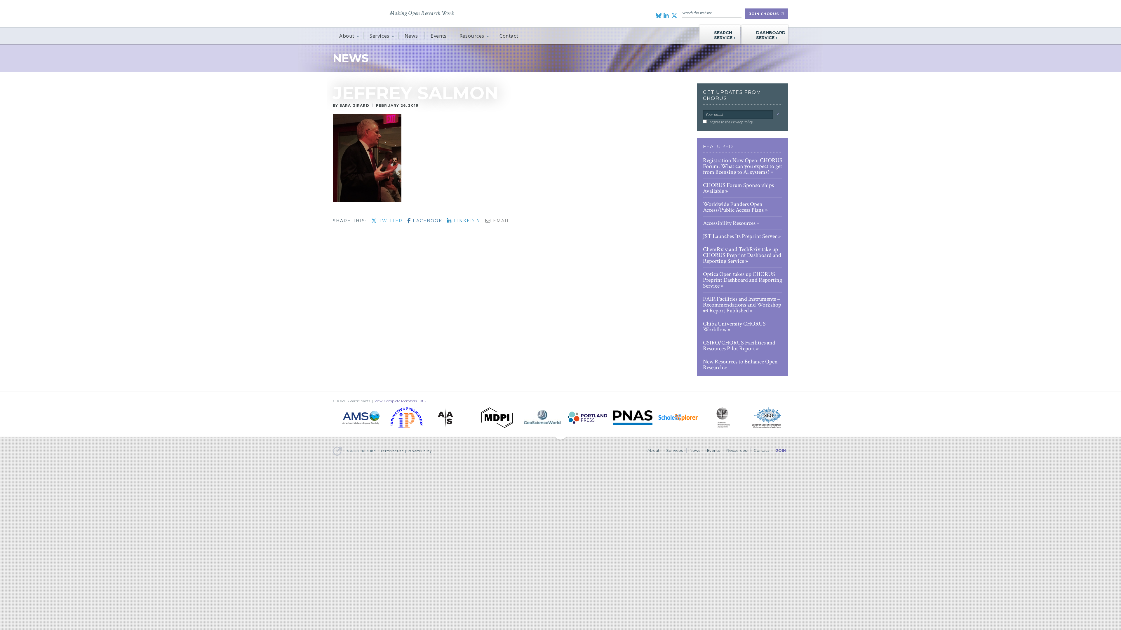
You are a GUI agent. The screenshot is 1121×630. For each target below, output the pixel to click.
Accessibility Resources (729, 223)
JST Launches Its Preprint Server (740, 236)
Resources (471, 35)
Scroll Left (786, 417)
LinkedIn (466, 220)
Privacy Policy (742, 122)
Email (500, 220)
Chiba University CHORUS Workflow (734, 326)
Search (738, 13)
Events (439, 35)
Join (781, 450)
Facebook (426, 220)
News (411, 35)
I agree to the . (732, 122)
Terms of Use (391, 451)
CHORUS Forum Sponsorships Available (738, 188)
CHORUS (359, 13)
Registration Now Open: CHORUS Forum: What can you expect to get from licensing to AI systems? (742, 166)
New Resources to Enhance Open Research (740, 364)
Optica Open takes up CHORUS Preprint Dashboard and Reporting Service (742, 280)
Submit (778, 114)
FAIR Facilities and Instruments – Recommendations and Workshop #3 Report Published (742, 304)
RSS (671, 80)
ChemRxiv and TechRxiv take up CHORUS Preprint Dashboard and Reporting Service (742, 255)
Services (379, 35)
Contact (508, 35)
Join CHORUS (764, 14)
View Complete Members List (399, 401)
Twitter (390, 220)
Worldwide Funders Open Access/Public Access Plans (733, 207)
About (346, 35)
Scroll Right (335, 417)
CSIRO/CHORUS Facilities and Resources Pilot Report (739, 345)
